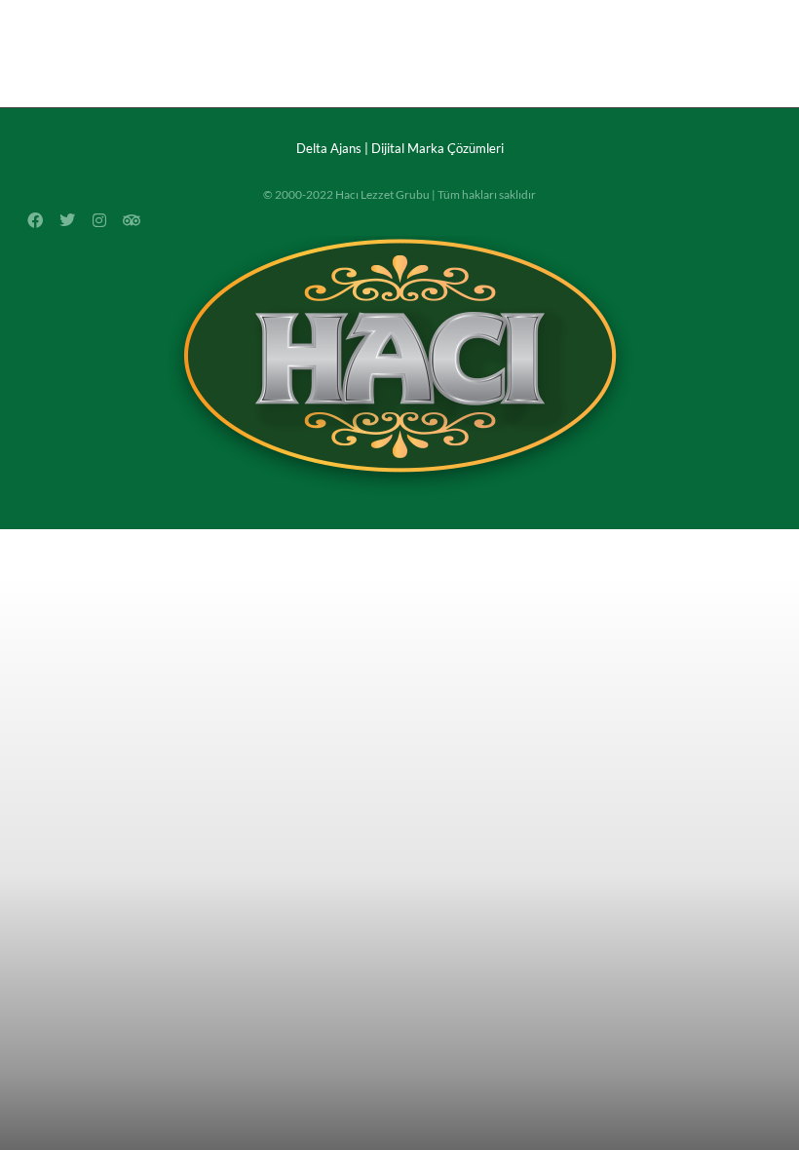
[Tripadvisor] (131, 220)
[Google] (670, 16)
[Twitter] (772, 16)
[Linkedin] (738, 16)
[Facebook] (636, 16)
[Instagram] (704, 16)
